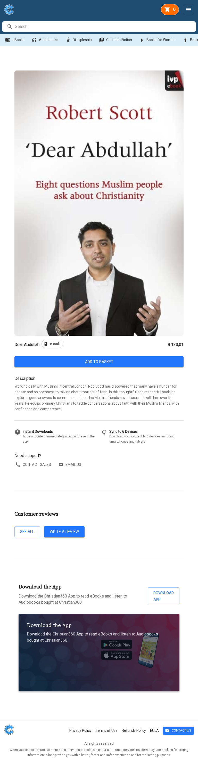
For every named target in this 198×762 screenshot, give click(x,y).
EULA (154, 730)
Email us (73, 464)
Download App (163, 596)
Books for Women (157, 39)
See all (27, 531)
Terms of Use (107, 730)
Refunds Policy (134, 730)
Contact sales (37, 464)
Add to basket (99, 361)
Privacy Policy (80, 730)
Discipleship (78, 39)
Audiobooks (45, 39)
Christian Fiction (115, 39)
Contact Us (178, 730)
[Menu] (188, 9)
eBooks (14, 39)
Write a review (64, 531)
